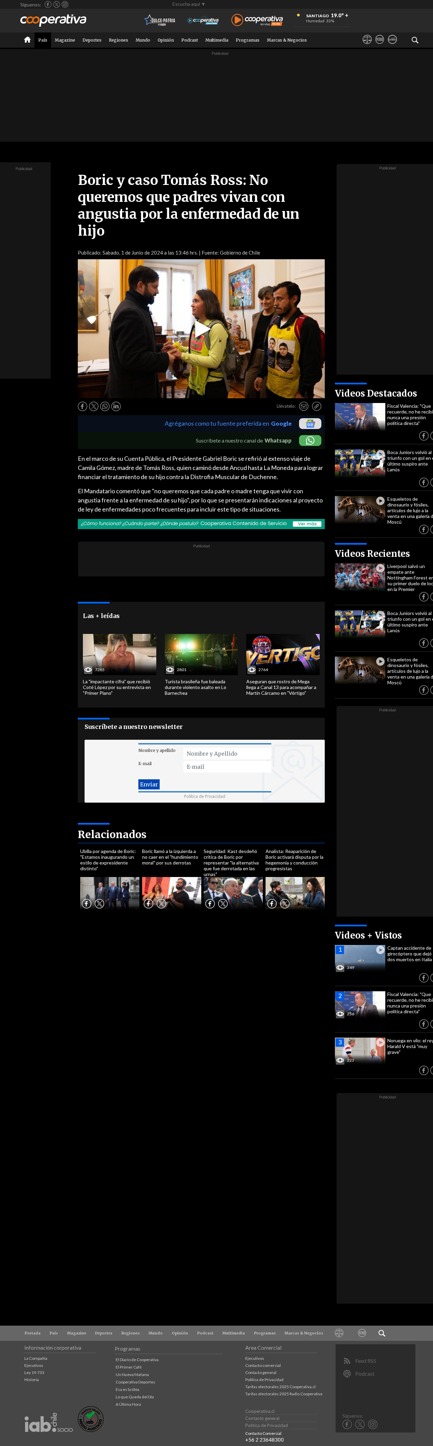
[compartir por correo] (304, 406)
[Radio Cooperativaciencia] (203, 20)
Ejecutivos (33, 1365)
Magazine (65, 40)
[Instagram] (65, 4)
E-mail (145, 763)
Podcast (189, 40)
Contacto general (260, 1372)
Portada (33, 1333)
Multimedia (216, 40)
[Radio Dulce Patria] (160, 20)
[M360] (379, 45)
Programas (247, 40)
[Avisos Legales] (367, 45)
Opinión (166, 40)
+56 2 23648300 (264, 1440)
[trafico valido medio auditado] (90, 1430)
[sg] (392, 45)
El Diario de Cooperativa (137, 1359)
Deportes (92, 40)
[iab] (48, 1439)
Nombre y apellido (157, 750)
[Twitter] (56, 4)
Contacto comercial (263, 1365)
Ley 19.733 (34, 1372)
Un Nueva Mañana (132, 1374)
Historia (31, 1379)
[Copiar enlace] (316, 406)
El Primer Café (129, 1367)
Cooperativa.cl (259, 1411)
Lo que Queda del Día (135, 1396)
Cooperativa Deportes (135, 1381)
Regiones (118, 40)
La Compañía (35, 1358)
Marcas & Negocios (287, 40)
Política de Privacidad (204, 796)
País (42, 40)
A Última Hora (128, 1404)
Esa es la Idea (127, 1389)
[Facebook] (48, 4)
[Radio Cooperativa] (257, 20)
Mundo (143, 40)
